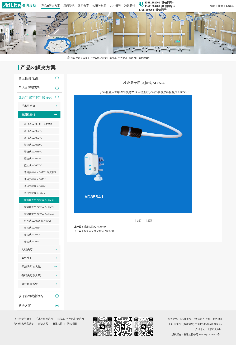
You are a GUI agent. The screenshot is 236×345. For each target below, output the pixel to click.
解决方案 (43, 323)
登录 (212, 5)
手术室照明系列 (44, 319)
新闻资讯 (68, 5)
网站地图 (72, 323)
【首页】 (139, 220)
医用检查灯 (145, 58)
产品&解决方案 (50, 5)
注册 (220, 5)
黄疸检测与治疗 (22, 319)
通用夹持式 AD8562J (95, 226)
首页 (85, 58)
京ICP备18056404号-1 (210, 334)
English (230, 5)
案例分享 (83, 5)
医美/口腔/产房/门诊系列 (123, 58)
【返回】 (150, 220)
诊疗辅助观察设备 (24, 323)
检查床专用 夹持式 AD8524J (99, 231)
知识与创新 (99, 5)
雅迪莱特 (129, 5)
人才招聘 (115, 5)
